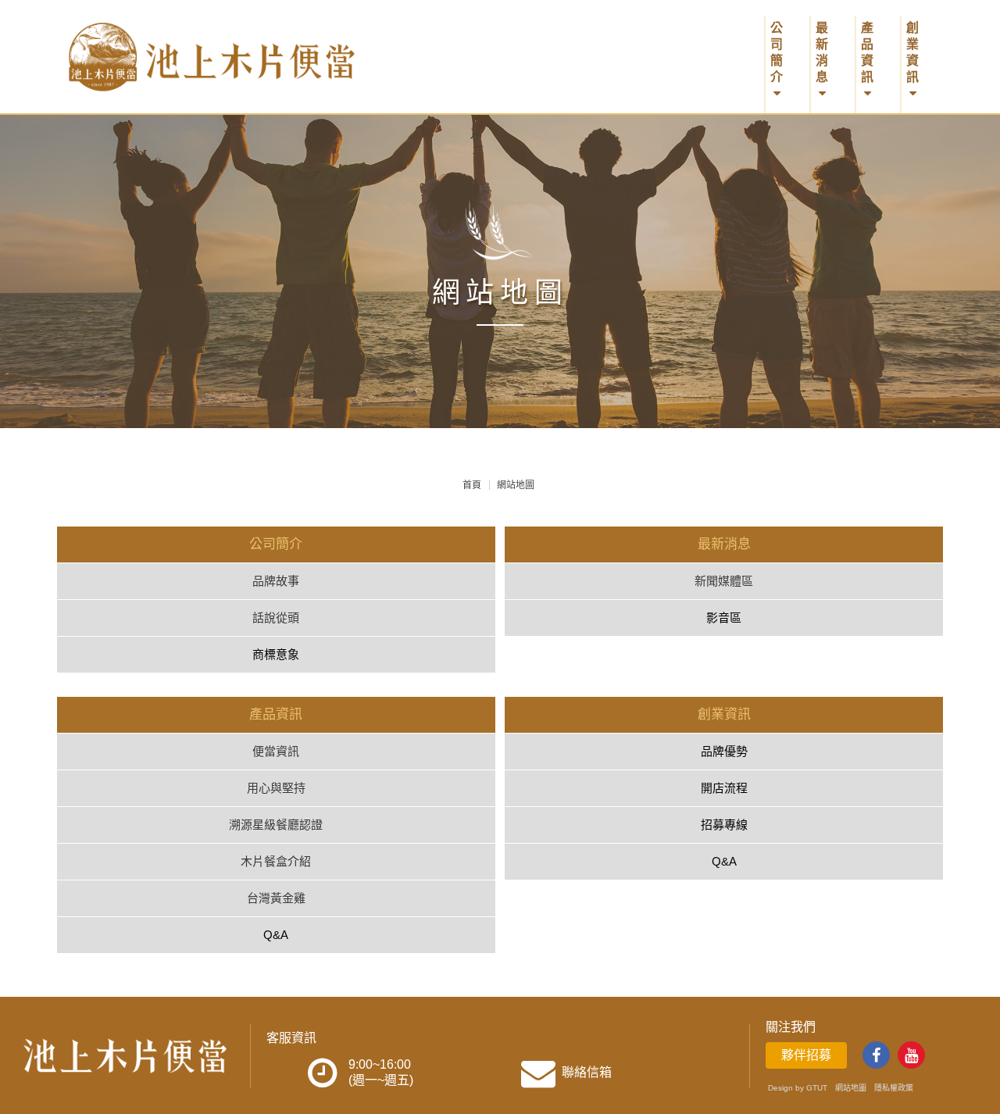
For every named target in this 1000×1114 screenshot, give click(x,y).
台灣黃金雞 (276, 898)
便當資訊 (275, 751)
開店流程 (724, 787)
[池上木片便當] (237, 56)
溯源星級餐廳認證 (276, 824)
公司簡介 (776, 52)
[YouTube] (911, 1055)
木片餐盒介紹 (276, 861)
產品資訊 (867, 52)
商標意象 (275, 654)
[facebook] (876, 1055)
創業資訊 (912, 52)
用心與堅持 (276, 787)
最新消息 (822, 52)
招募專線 (724, 824)
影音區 (723, 617)
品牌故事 (275, 580)
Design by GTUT (797, 1088)
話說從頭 (275, 617)
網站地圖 (850, 1088)
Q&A (275, 934)
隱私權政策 (893, 1088)
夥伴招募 (806, 1055)
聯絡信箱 (587, 1072)
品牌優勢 (724, 751)
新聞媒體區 (724, 580)
